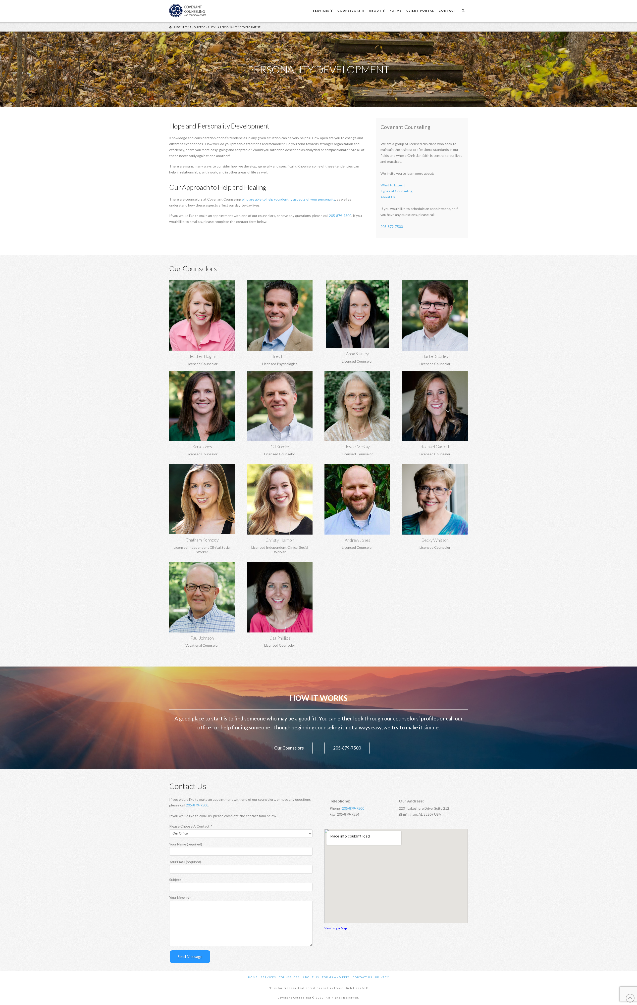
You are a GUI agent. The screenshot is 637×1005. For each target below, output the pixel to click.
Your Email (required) (185, 862)
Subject (175, 880)
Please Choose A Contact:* (190, 826)
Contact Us (362, 977)
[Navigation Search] (463, 11)
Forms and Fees (336, 977)
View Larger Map (335, 928)
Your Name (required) (185, 844)
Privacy (382, 977)
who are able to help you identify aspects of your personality (288, 199)
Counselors (289, 977)
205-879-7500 (340, 215)
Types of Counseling (396, 191)
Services (268, 977)
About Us (387, 197)
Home (253, 977)
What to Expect (392, 185)
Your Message (180, 897)
